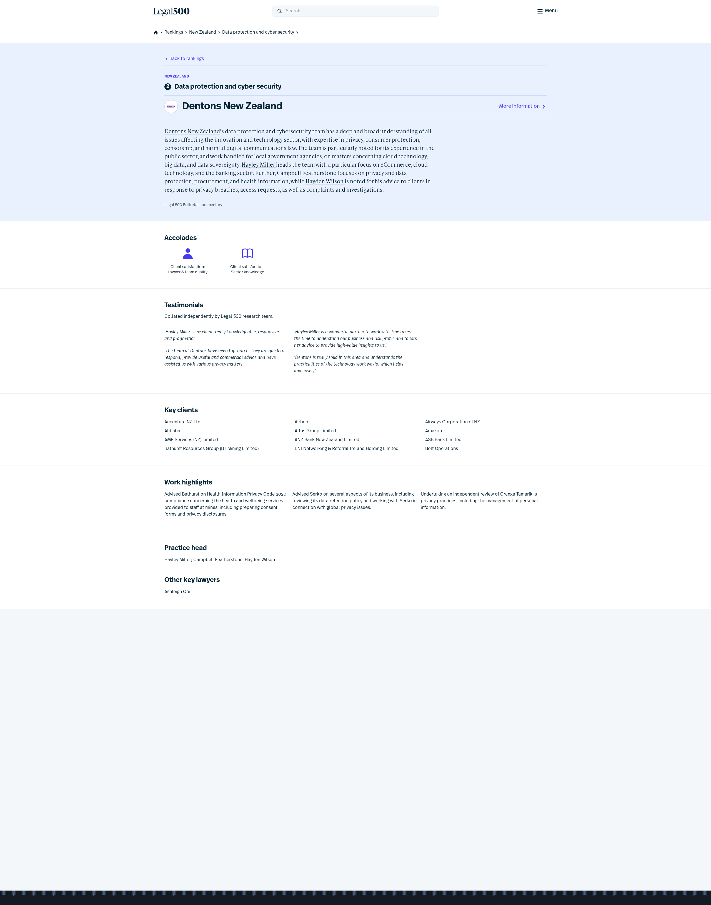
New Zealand (202, 32)
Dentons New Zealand (232, 107)
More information (519, 106)
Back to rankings (186, 59)
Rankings (173, 32)
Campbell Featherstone (307, 173)
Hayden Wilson (325, 181)
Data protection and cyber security (258, 32)
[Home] (208, 11)
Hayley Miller (259, 164)
